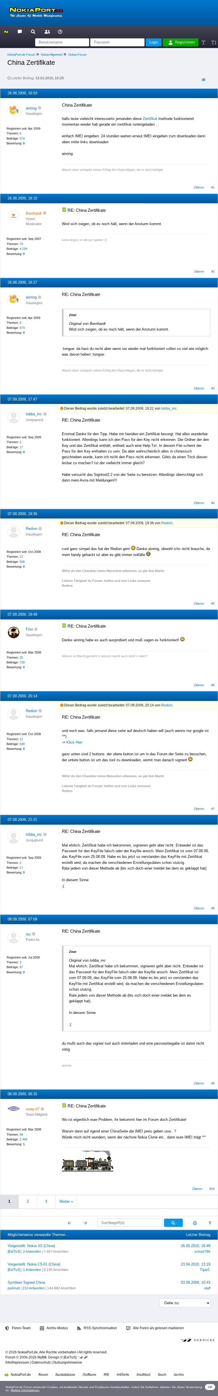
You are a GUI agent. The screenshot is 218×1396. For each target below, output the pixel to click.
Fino (29, 629)
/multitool (143, 1374)
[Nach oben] (210, 1222)
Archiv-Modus (57, 1328)
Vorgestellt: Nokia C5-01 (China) (34, 1264)
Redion (31, 528)
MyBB (42, 1357)
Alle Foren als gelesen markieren (158, 1328)
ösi (28, 934)
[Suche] (33, 31)
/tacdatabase (65, 1374)
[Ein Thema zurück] (69, 1222)
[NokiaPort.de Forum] (19, 31)
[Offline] (39, 108)
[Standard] (204, 42)
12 (21, 556)
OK (210, 1387)
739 (22, 662)
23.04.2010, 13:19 (195, 1264)
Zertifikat (150, 119)
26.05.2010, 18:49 (195, 1246)
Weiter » (66, 1201)
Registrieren (185, 42)
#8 (213, 908)
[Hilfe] (60, 31)
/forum (43, 1374)
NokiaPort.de (20, 1374)
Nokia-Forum (77, 54)
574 (22, 138)
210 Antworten (33, 1288)
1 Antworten (32, 1269)
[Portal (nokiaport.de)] (6, 31)
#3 (213, 388)
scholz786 (202, 1251)
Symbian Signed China (26, 1282)
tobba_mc (34, 414)
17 (21, 447)
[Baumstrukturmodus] (203, 80)
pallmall (14, 1288)
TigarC (205, 1269)
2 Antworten (32, 1251)
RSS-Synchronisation (100, 1328)
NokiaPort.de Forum (21, 54)
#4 (213, 503)
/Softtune (89, 1374)
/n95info (123, 1374)
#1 (213, 187)
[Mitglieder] (46, 31)
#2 (213, 271)
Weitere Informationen (25, 1390)
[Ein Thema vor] (85, 1222)
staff (207, 1288)
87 (21, 967)
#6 (213, 685)
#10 (212, 1188)
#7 (213, 808)
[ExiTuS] (14, 1251)
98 (21, 1134)
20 (21, 657)
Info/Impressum (17, 1362)
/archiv (179, 1374)
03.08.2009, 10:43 (195, 1282)
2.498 (23, 1139)
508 (22, 561)
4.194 (23, 248)
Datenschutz (41, 1362)
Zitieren (199, 187)
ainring (31, 108)
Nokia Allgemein (51, 54)
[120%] (213, 42)
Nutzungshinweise (67, 1362)
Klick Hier (74, 742)
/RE (106, 1374)
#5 (213, 603)
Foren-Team (21, 1328)
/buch (162, 1374)
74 (21, 244)
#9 (213, 1083)
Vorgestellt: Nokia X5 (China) (31, 1246)
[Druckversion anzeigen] (195, 1222)
